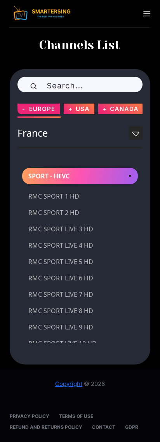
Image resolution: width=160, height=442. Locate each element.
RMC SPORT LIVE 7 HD (60, 294)
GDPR (131, 427)
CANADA (124, 109)
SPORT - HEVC (49, 176)
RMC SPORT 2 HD (53, 212)
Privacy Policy (29, 416)
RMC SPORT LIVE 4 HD (60, 245)
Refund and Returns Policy (46, 427)
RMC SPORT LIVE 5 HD (60, 261)
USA (83, 109)
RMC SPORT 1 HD (53, 196)
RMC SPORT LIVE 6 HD (60, 278)
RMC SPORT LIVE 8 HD (60, 310)
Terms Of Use (76, 416)
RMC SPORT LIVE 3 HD (60, 229)
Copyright (68, 383)
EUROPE (42, 109)
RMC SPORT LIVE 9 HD (60, 327)
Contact (103, 427)
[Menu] (146, 13)
